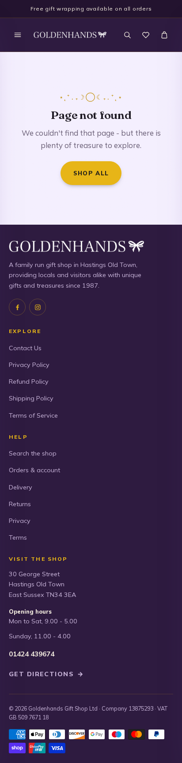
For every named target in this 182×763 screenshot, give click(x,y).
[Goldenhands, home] (70, 35)
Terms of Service (33, 415)
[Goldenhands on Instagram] (37, 307)
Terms (18, 537)
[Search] (127, 35)
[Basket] (164, 35)
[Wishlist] (146, 35)
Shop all (91, 173)
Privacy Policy (29, 365)
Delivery (20, 487)
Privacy (19, 521)
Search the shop (33, 453)
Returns (20, 504)
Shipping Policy (31, 398)
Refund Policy (29, 381)
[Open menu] (18, 35)
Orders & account (34, 470)
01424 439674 (31, 654)
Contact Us (25, 348)
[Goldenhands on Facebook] (17, 307)
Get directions (46, 674)
